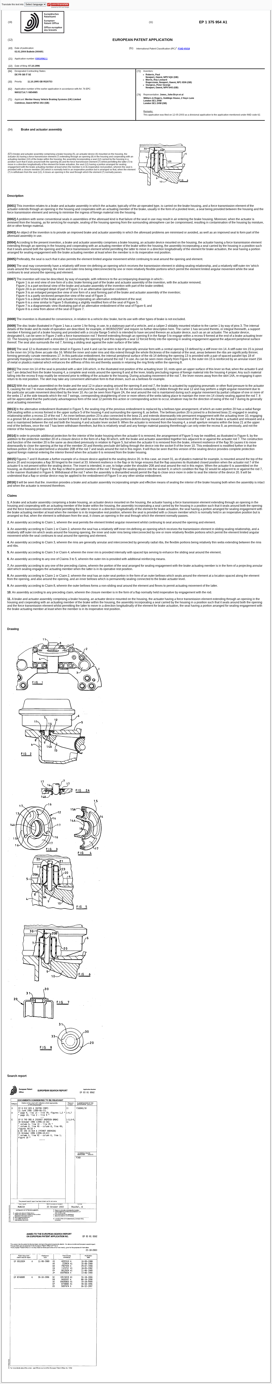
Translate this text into (12, 4)
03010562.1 (41, 58)
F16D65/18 (184, 48)
